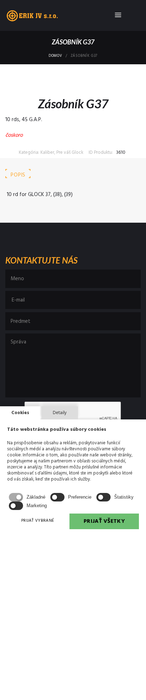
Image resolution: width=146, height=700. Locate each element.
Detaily (60, 413)
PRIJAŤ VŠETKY (104, 521)
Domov (55, 56)
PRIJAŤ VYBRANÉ (37, 520)
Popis (18, 175)
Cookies (20, 413)
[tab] (18, 175)
